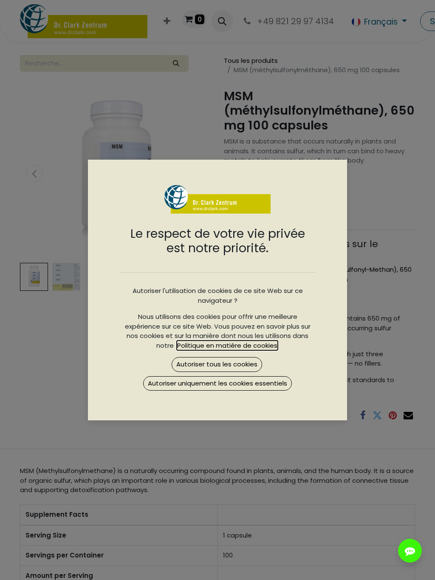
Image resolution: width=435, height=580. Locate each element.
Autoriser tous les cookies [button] (216, 364)
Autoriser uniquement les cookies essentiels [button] (217, 383)
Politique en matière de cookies (227, 345)
